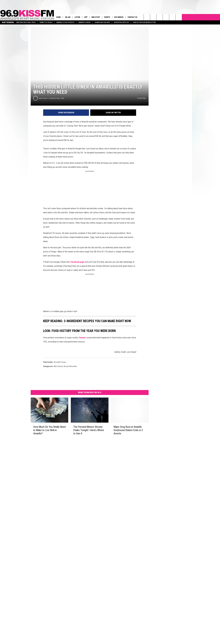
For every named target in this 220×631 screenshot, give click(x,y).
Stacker (82, 337)
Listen (77, 17)
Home (58, 17)
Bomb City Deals (46, 22)
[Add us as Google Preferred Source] (153, 17)
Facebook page (77, 262)
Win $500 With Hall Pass (26, 22)
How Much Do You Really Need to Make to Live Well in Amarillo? (49, 430)
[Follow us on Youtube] (172, 17)
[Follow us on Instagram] (166, 17)
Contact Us (132, 17)
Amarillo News (84, 22)
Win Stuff (96, 17)
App (85, 17)
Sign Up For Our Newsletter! (144, 22)
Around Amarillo (70, 366)
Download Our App (102, 22)
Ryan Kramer (43, 98)
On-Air (67, 17)
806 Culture (58, 366)
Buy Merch (118, 17)
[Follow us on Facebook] (159, 17)
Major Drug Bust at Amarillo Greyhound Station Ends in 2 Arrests (128, 430)
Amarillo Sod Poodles (65, 22)
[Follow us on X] (179, 17)
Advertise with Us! (121, 22)
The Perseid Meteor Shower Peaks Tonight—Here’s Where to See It (88, 430)
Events (107, 17)
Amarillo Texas (60, 362)
